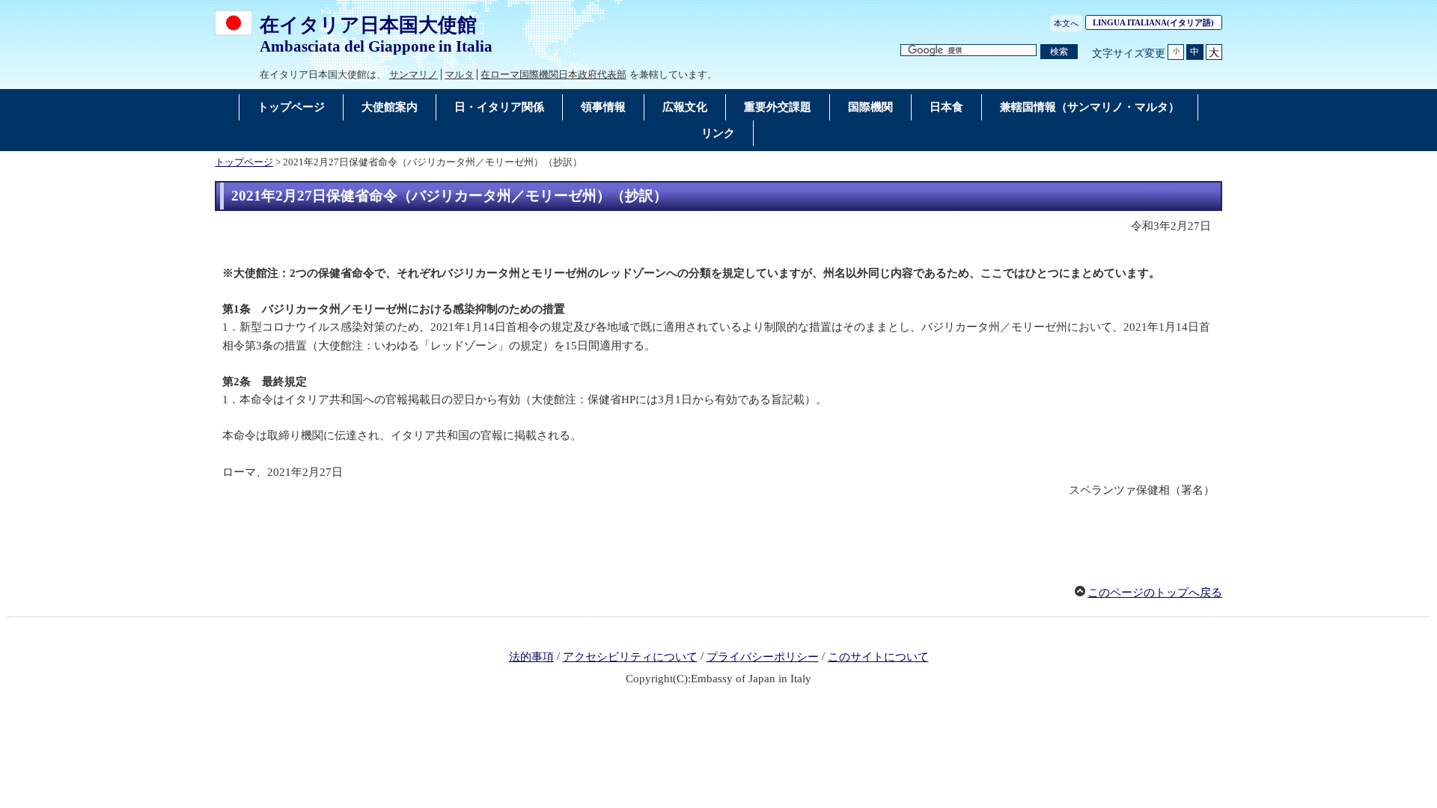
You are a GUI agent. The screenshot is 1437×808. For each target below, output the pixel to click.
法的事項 (531, 657)
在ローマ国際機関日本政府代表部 (553, 74)
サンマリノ (413, 74)
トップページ (244, 162)
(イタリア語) (1157, 22)
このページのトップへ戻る (1154, 593)
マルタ (459, 74)
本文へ (1066, 23)
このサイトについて (878, 657)
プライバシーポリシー (763, 657)
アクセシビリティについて (630, 657)
